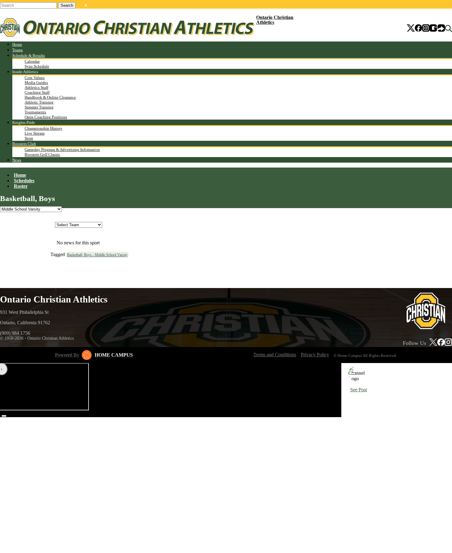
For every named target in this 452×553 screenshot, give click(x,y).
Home (17, 44)
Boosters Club (24, 143)
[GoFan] (437, 28)
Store (29, 138)
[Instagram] (426, 28)
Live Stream (35, 133)
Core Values (35, 77)
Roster (21, 186)
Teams (17, 50)
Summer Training (39, 107)
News (16, 160)
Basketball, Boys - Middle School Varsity (97, 255)
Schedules (24, 180)
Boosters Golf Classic (42, 154)
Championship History (43, 128)
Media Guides (36, 82)
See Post (358, 389)
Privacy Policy (315, 354)
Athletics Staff (36, 87)
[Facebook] (418, 28)
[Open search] (448, 28)
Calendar (32, 61)
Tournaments (35, 112)
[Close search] (85, 4)
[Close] (353, 373)
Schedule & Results (28, 55)
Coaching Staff (37, 92)
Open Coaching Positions (46, 117)
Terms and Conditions (274, 354)
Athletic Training (39, 102)
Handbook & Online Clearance (50, 97)
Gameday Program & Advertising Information (62, 149)
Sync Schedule (37, 66)
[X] (411, 28)
